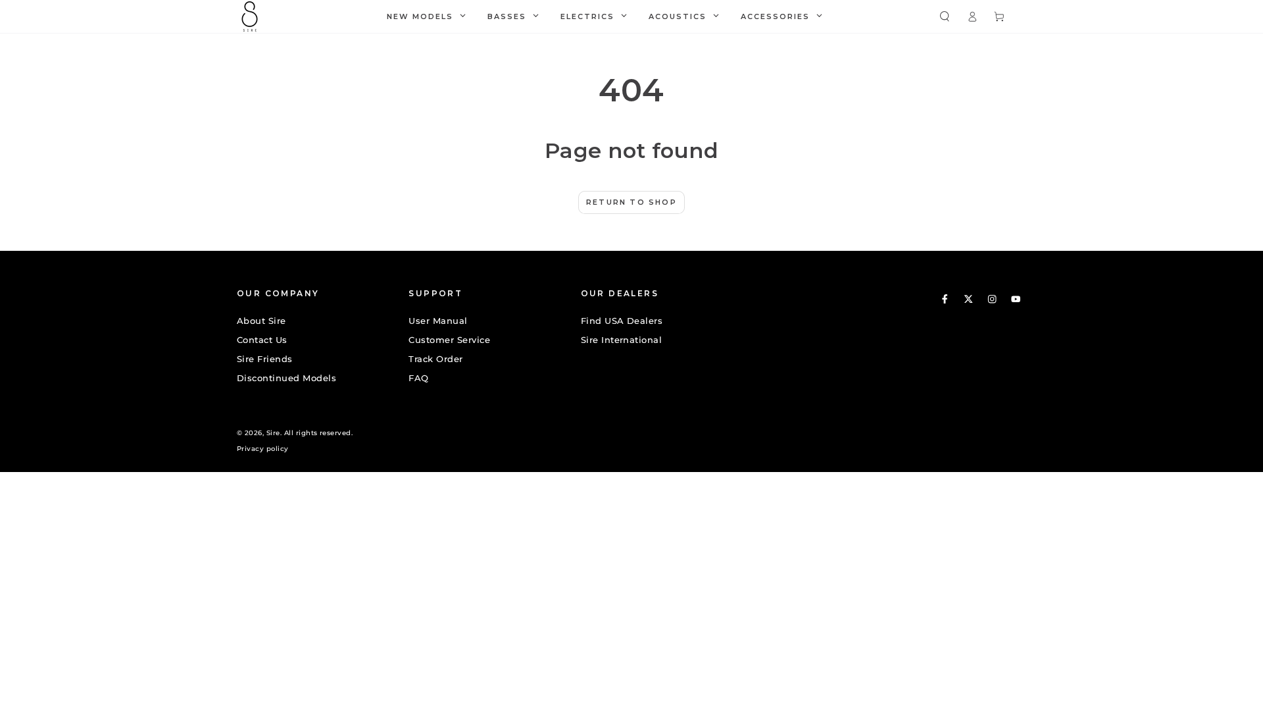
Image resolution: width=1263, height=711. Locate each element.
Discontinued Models (286, 378)
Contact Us (262, 340)
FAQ (418, 378)
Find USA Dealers (622, 321)
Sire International (621, 340)
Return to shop (631, 202)
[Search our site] (944, 16)
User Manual (438, 321)
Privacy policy (263, 448)
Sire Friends (265, 359)
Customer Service (449, 340)
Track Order (435, 359)
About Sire (261, 321)
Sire (273, 432)
